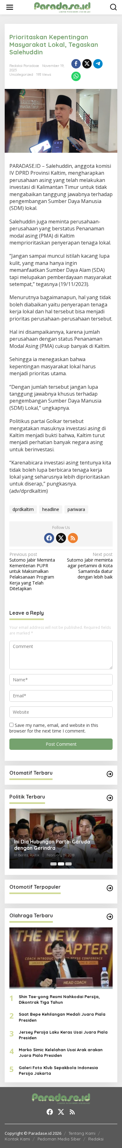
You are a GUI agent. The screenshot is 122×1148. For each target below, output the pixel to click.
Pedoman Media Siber (59, 1138)
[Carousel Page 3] (68, 863)
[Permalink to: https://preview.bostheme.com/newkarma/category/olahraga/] (110, 916)
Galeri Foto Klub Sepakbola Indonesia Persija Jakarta (58, 1070)
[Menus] (10, 7)
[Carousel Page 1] (53, 863)
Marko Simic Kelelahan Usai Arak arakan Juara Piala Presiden (61, 1052)
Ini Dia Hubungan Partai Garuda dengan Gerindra (52, 844)
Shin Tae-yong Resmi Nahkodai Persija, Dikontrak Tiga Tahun (59, 999)
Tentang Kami (82, 1133)
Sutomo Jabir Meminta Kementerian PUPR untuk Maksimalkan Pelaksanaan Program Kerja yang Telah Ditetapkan (32, 571)
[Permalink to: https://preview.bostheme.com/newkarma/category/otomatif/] (110, 774)
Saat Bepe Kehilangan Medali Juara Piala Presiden (62, 1017)
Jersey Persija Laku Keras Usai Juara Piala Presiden (63, 1035)
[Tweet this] (87, 64)
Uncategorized (21, 74)
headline (50, 509)
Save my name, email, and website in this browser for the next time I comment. (53, 728)
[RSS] (73, 538)
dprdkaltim (23, 509)
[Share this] (76, 64)
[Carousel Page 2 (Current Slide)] (61, 863)
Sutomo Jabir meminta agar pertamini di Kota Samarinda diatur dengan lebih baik (90, 566)
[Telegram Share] (98, 64)
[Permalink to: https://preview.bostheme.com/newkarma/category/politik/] (110, 798)
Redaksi (96, 1138)
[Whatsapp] (76, 76)
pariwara (76, 509)
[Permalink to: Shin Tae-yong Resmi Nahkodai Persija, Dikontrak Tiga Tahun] (61, 958)
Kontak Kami (17, 1138)
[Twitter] (61, 538)
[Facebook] (49, 538)
